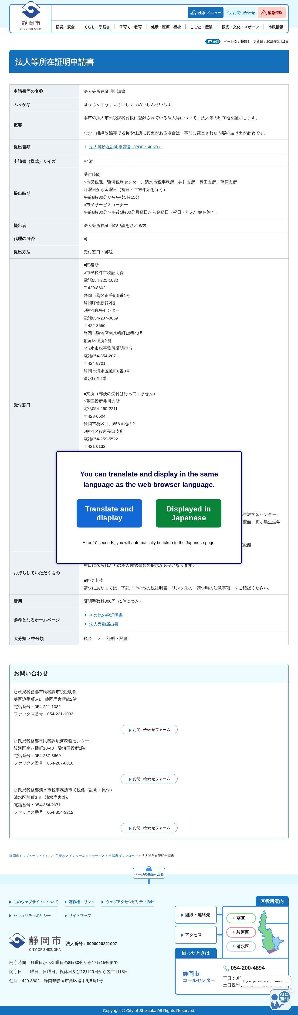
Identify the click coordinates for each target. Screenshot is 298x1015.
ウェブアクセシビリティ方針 (130, 902)
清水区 (243, 946)
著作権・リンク (82, 902)
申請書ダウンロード (123, 856)
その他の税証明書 (106, 615)
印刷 (216, 41)
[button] (206, 12)
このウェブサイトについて (36, 902)
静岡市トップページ (24, 856)
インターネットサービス (87, 856)
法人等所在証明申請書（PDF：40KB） (125, 147)
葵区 (241, 918)
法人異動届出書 (104, 624)
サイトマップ (80, 916)
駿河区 (243, 932)
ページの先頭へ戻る (149, 874)
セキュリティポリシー (32, 916)
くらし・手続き (53, 856)
